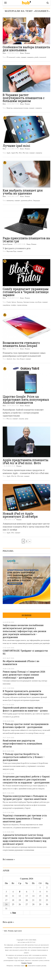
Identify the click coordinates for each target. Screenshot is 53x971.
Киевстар (10, 108)
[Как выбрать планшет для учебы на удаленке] (26, 174)
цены (26, 419)
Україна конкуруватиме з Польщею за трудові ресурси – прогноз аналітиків (25, 797)
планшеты (30, 57)
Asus (14, 359)
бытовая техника (29, 302)
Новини (27, 53)
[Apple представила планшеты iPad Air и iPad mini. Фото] (26, 442)
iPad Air (13, 476)
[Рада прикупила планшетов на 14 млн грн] (26, 221)
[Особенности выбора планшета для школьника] (26, 30)
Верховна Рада (11, 251)
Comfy (9, 302)
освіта (18, 57)
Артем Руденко (8, 244)
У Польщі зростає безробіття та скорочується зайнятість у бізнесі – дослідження (24, 757)
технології (42, 57)
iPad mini (26, 153)
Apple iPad (14, 153)
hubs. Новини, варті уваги (26, 2)
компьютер (10, 200)
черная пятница (22, 305)
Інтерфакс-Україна (26, 963)
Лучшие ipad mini (16, 146)
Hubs (4, 53)
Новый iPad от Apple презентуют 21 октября (20, 515)
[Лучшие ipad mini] (26, 129)
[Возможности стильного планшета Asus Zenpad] (26, 326)
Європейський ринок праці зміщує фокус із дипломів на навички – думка (25, 709)
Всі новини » (9, 859)
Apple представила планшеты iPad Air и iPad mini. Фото (25, 461)
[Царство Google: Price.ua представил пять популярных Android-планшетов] (26, 380)
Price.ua (9, 419)
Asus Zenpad (21, 359)
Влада (28, 244)
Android (9, 359)
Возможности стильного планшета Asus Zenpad (21, 344)
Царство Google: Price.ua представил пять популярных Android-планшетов (26, 399)
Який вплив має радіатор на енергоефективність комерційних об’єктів (22, 743)
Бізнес (22, 53)
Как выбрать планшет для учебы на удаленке (23, 191)
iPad (20, 153)
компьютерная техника (20, 108)
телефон (13, 305)
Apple (8, 153)
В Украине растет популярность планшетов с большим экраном (23, 98)
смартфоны (6, 305)
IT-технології (11, 57)
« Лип (13, 912)
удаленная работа (26, 200)
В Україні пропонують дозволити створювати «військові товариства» (23, 692)
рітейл (36, 57)
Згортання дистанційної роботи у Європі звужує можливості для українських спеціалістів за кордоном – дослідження (26, 779)
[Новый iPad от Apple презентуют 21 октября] (26, 497)
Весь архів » (8, 921)
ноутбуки (38, 302)
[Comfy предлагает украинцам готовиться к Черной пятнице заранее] (26, 272)
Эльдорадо (36, 200)
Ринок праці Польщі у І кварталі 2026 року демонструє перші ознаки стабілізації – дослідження (24, 674)
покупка (21, 419)
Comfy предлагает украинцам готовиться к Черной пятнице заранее (26, 292)
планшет (23, 57)
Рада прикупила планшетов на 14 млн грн (26, 239)
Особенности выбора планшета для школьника (26, 48)
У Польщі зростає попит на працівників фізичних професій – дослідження (26, 725)
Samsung (20, 302)
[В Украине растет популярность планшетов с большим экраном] (26, 78)
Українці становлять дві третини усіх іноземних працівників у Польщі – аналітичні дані (25, 818)
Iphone (14, 302)
